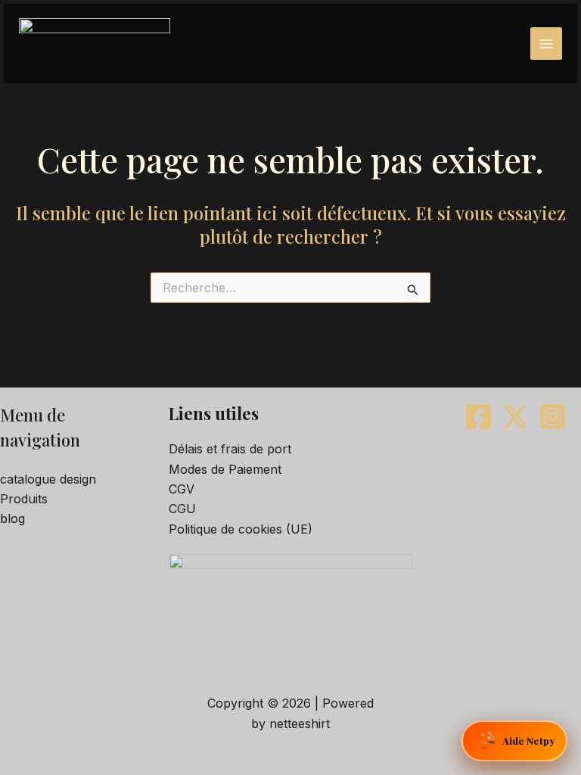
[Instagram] (553, 417)
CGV (181, 488)
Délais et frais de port (230, 448)
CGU (182, 508)
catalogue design (48, 479)
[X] (516, 417)
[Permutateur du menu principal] (546, 43)
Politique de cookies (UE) (240, 529)
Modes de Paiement (225, 469)
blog (12, 518)
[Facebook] (478, 417)
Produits (24, 498)
